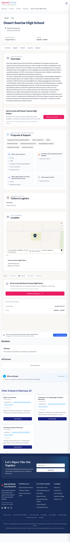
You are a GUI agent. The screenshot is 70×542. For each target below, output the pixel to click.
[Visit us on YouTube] (11, 508)
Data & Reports (41, 504)
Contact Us (57, 490)
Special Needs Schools (26, 487)
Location (30, 48)
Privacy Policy (7, 515)
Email (39, 275)
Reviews (37, 48)
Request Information (52, 117)
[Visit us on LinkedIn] (2, 508)
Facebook (22, 275)
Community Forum (42, 507)
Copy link (13, 275)
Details (23, 48)
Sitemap (41, 517)
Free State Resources (43, 490)
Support (15, 48)
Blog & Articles (41, 496)
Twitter (31, 275)
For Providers (58, 493)
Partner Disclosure (31, 517)
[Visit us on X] (8, 508)
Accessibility (52, 515)
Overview (7, 48)
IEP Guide (39, 493)
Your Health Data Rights (20, 515)
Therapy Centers (24, 490)
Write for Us (58, 499)
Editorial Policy (62, 515)
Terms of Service (34, 515)
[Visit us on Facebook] (5, 508)
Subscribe (51, 470)
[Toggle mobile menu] (67, 3)
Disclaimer (44, 515)
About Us (57, 487)
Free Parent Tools (41, 487)
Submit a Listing (59, 496)
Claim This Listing (61, 335)
